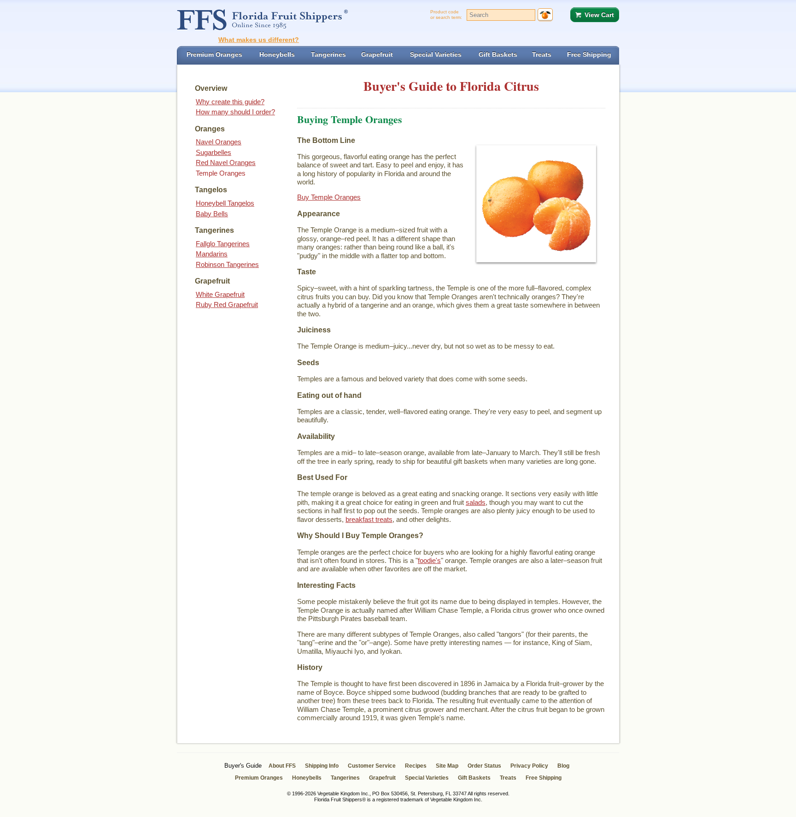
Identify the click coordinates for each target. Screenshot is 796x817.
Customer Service (372, 766)
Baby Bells (212, 214)
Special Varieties (427, 778)
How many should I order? (235, 112)
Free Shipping (544, 778)
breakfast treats (368, 519)
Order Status (484, 766)
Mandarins (212, 254)
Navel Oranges (218, 142)
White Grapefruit (220, 294)
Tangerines (345, 778)
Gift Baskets (474, 778)
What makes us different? (258, 39)
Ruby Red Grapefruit (227, 304)
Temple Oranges (221, 173)
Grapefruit (382, 778)
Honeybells (307, 778)
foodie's (429, 560)
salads (476, 502)
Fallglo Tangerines (223, 244)
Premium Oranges (259, 778)
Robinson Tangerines (227, 264)
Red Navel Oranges (226, 162)
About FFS (282, 766)
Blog (563, 766)
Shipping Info (322, 766)
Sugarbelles (213, 152)
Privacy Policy (529, 766)
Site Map (447, 766)
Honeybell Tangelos (225, 203)
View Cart (599, 14)
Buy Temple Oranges (329, 197)
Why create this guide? (230, 102)
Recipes (416, 766)
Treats (508, 778)
